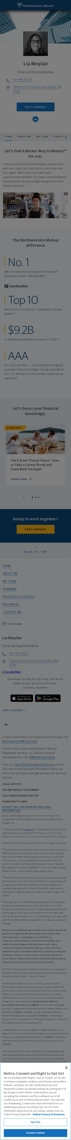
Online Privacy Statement (49, 1114)
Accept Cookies (35, 1133)
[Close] (66, 1068)
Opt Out (35, 1122)
